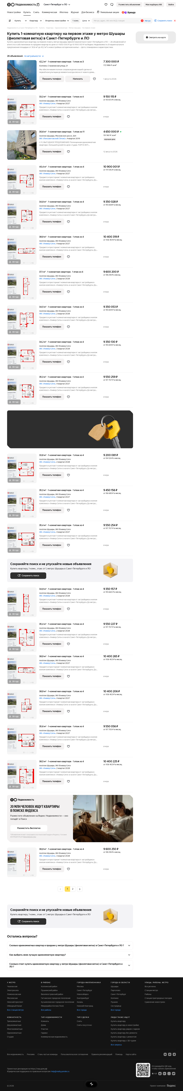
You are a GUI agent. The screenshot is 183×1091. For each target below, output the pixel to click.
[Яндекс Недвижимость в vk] (165, 1054)
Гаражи (44, 1033)
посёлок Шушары (47, 101)
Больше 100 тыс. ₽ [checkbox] (22, 441)
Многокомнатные (15, 1029)
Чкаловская (12, 986)
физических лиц (29, 837)
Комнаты (45, 1021)
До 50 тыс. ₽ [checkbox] (36, 433)
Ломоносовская (14, 994)
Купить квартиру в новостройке (125, 1025)
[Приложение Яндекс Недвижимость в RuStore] (173, 1073)
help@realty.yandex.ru (60, 1071)
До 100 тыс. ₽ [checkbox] (72, 433)
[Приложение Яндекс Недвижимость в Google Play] (164, 1073)
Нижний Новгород (85, 1006)
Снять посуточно (84, 1025)
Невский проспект (15, 1002)
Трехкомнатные (14, 1021)
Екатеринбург (83, 998)
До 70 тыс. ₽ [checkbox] (54, 433)
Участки (44, 1029)
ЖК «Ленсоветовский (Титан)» (52, 138)
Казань (80, 1002)
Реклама (30, 1054)
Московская (12, 998)
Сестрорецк (116, 1006)
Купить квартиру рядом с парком (125, 1029)
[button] (111, 4)
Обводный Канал (14, 1006)
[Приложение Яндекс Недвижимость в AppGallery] (169, 1073)
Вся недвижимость (15, 1054)
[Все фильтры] (9, 20)
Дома (43, 1025)
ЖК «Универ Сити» (47, 103)
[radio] (72, 889)
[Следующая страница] (80, 889)
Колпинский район (49, 986)
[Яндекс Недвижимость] (23, 4)
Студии (10, 1037)
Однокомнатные (14, 1033)
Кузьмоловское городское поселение (57, 1002)
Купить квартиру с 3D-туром (123, 1041)
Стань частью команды (48, 1054)
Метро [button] (148, 21)
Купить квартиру (118, 1021)
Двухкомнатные (14, 1025)
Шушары (114, 986)
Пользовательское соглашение (74, 1054)
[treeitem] (14, 12)
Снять (79, 1021)
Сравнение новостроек (155, 1002)
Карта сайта (131, 1054)
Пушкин (114, 1002)
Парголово (115, 990)
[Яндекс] (171, 1085)
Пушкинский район (49, 990)
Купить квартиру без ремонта (124, 1033)
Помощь (119, 1054)
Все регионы (150, 986)
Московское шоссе (63, 136)
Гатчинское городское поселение (55, 998)
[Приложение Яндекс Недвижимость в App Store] (160, 1073)
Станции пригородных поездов (158, 998)
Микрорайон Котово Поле (52, 1006)
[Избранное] (106, 4)
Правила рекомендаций (101, 1054)
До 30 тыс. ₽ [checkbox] (19, 433)
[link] (171, 4)
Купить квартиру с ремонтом (123, 1037)
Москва (80, 986)
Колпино (43, 66)
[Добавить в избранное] (94, 79)
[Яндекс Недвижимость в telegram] (174, 1054)
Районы (148, 994)
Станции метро (151, 990)
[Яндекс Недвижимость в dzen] (169, 1054)
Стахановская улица (56, 66)
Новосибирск (83, 994)
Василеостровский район (52, 994)
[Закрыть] (175, 21)
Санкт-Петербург (84, 990)
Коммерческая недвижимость (54, 1037)
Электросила (12, 990)
